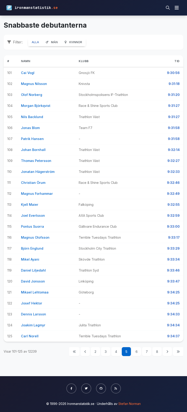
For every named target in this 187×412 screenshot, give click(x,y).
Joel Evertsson (33, 215)
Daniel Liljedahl (33, 270)
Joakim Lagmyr (33, 325)
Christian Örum (33, 183)
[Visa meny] (177, 8)
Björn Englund (32, 248)
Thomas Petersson (36, 161)
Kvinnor (75, 42)
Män (54, 42)
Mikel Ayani (30, 259)
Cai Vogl (27, 73)
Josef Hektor (31, 303)
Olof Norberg (31, 95)
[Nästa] (167, 351)
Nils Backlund (32, 117)
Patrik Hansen (32, 139)
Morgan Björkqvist (35, 106)
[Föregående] (85, 351)
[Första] (74, 351)
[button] (71, 388)
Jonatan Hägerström (38, 172)
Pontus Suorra (32, 226)
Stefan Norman (129, 404)
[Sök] (168, 8)
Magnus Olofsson (35, 237)
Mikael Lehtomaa (35, 292)
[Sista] (178, 351)
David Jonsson (33, 281)
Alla (35, 42)
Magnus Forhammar (37, 193)
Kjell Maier (29, 204)
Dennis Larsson (33, 314)
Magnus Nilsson (34, 84)
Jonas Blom (30, 128)
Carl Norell (30, 336)
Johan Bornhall (33, 150)
